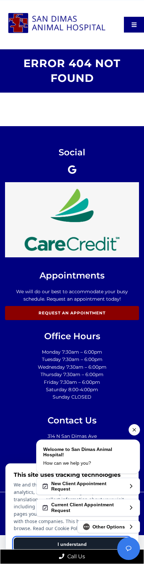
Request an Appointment (72, 312)
